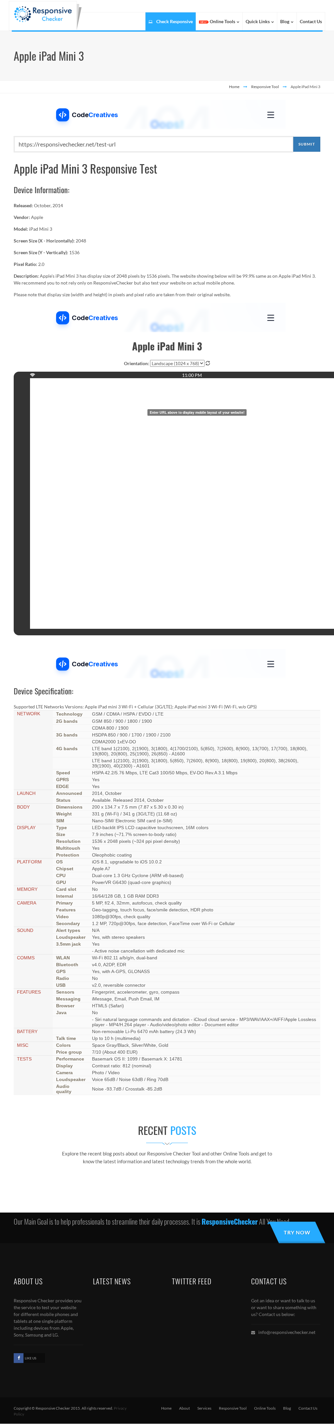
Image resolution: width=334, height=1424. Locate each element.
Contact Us (307, 1408)
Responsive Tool (265, 86)
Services (204, 1408)
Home (234, 86)
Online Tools (265, 1408)
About (184, 1408)
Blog (287, 1408)
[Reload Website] (207, 363)
